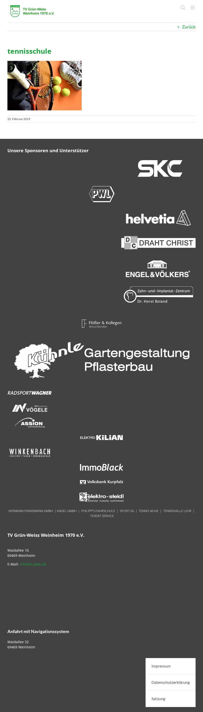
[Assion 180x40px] (29, 420)
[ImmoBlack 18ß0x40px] (101, 464)
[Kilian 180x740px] (101, 435)
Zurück (189, 26)
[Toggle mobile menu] (193, 7)
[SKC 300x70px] (158, 162)
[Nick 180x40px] (29, 405)
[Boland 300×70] (158, 288)
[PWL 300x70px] (101, 187)
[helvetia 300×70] (158, 212)
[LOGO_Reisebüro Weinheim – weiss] (101, 336)
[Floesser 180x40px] (101, 321)
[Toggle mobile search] (182, 7)
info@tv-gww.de (33, 564)
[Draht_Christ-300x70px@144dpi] (158, 236)
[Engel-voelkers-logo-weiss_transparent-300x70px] (158, 262)
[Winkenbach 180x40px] (29, 449)
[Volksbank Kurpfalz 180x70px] (101, 479)
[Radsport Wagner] (29, 390)
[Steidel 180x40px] (101, 494)
